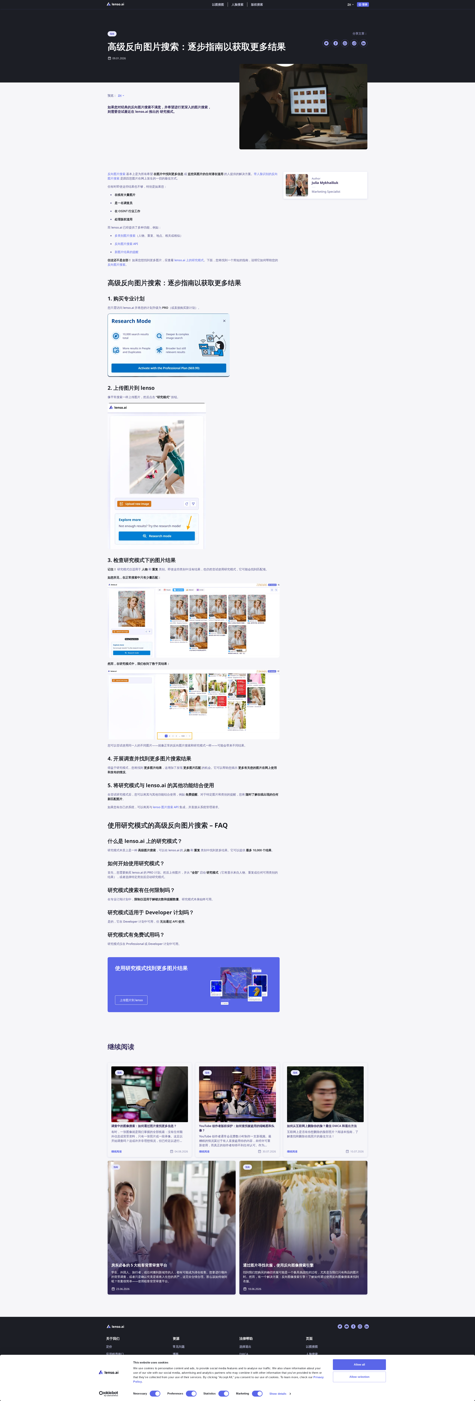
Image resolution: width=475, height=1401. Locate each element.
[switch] (191, 1394)
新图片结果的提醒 (126, 252)
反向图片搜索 (116, 174)
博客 (176, 1354)
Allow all (359, 1364)
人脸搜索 (237, 4)
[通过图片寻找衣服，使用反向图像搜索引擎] (303, 1228)
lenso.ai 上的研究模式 (189, 260)
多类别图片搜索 (125, 236)
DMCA (243, 1354)
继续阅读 (113, 1065)
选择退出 (245, 1347)
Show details (277, 1393)
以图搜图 (218, 4)
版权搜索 (257, 4)
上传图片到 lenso (131, 1000)
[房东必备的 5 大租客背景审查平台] (172, 1228)
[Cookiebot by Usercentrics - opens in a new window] (108, 1394)
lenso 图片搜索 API (166, 807)
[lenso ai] (115, 4)
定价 (109, 1347)
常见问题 (179, 1347)
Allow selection (359, 1376)
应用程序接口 (115, 1354)
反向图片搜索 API (126, 244)
